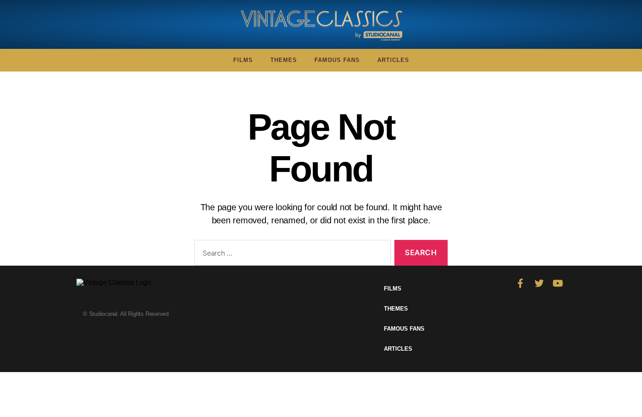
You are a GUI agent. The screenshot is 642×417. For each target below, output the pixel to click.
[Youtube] (557, 283)
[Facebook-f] (520, 283)
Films (243, 60)
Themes (283, 60)
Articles (393, 60)
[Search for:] (291, 254)
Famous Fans (337, 60)
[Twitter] (539, 283)
